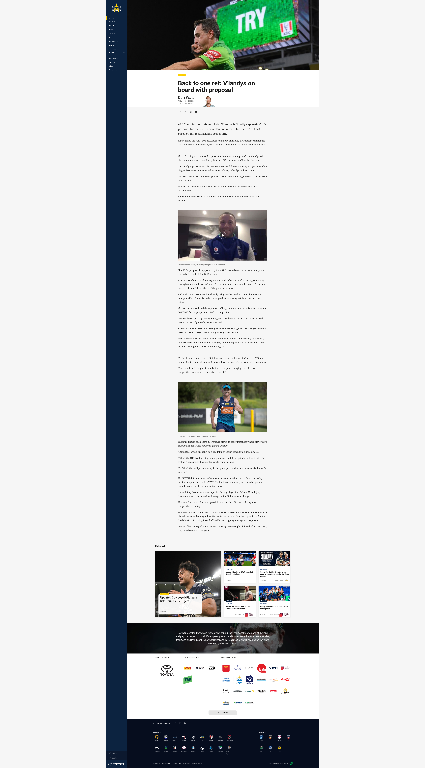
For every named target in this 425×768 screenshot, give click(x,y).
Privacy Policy (166, 763)
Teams (112, 33)
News (111, 18)
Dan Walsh (187, 97)
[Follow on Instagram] (185, 723)
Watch (112, 22)
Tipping (112, 49)
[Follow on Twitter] (180, 723)
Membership (113, 58)
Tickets (112, 62)
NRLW (111, 37)
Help (180, 763)
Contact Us (186, 763)
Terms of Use (156, 763)
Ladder (112, 29)
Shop (111, 66)
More (111, 53)
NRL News (182, 75)
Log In (114, 758)
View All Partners (222, 713)
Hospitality (113, 70)
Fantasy (113, 45)
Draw (111, 26)
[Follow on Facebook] (175, 723)
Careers (175, 763)
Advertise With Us (197, 763)
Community (114, 41)
